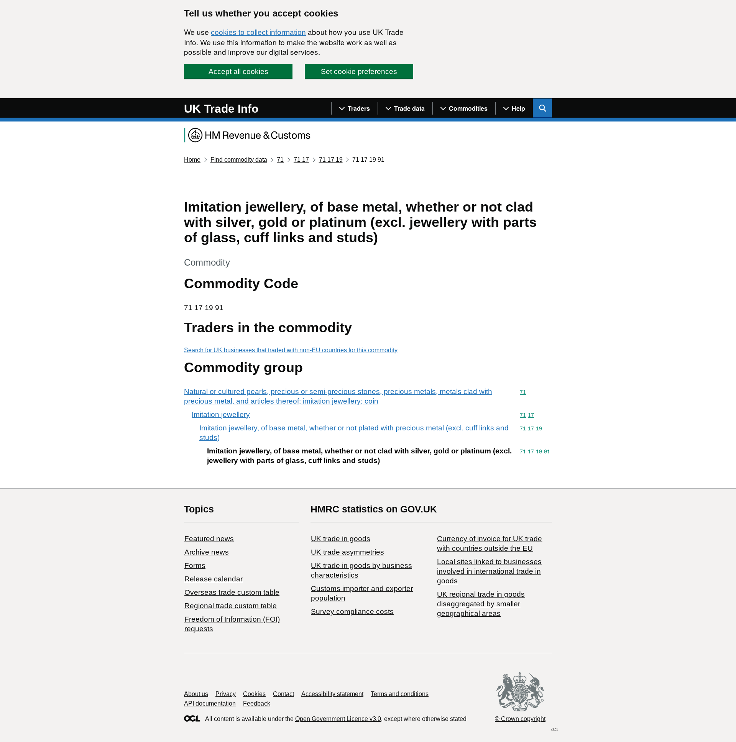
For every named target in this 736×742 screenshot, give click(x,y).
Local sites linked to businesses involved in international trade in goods (489, 571)
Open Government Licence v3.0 (338, 719)
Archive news (206, 552)
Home (192, 159)
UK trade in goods (340, 539)
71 (280, 159)
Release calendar (213, 579)
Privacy (225, 694)
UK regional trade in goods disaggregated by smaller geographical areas (481, 603)
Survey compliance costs (352, 611)
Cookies (254, 694)
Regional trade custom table (230, 606)
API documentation (210, 703)
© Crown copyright (520, 719)
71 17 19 (331, 159)
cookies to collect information (258, 32)
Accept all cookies (238, 71)
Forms (194, 565)
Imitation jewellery (221, 414)
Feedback (256, 703)
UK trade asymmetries (347, 552)
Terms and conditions (400, 694)
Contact (283, 694)
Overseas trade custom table (231, 592)
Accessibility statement (332, 694)
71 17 (301, 159)
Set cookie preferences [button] (359, 71)
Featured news (209, 539)
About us (196, 694)
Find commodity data (238, 159)
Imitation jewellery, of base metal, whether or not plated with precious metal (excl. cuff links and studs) (354, 433)
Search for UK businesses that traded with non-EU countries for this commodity (291, 350)
